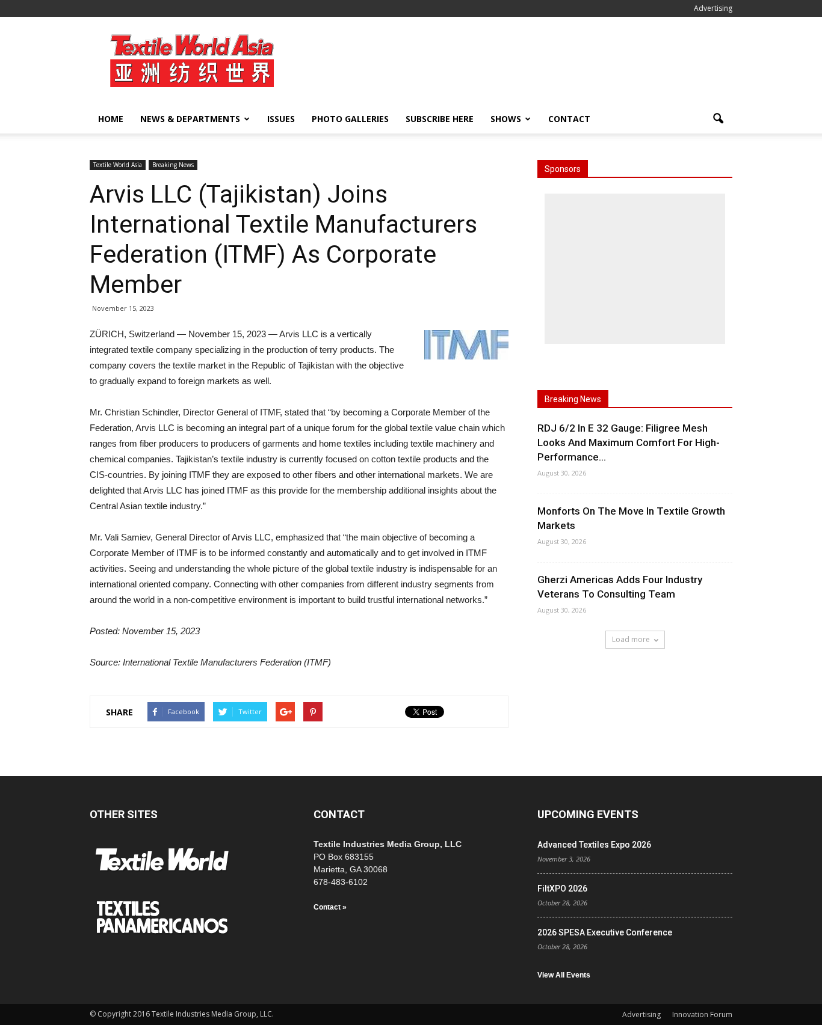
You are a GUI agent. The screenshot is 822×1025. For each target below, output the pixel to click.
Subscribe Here (440, 118)
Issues (281, 118)
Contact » (330, 907)
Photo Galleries (350, 118)
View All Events (563, 975)
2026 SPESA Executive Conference (604, 932)
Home (110, 118)
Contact (569, 118)
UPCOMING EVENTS (587, 814)
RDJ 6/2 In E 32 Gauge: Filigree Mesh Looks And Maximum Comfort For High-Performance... (628, 442)
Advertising (713, 8)
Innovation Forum (702, 1014)
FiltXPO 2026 (562, 888)
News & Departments (190, 118)
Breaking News (173, 165)
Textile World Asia (117, 165)
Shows (505, 118)
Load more (631, 639)
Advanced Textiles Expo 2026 (594, 844)
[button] (717, 119)
